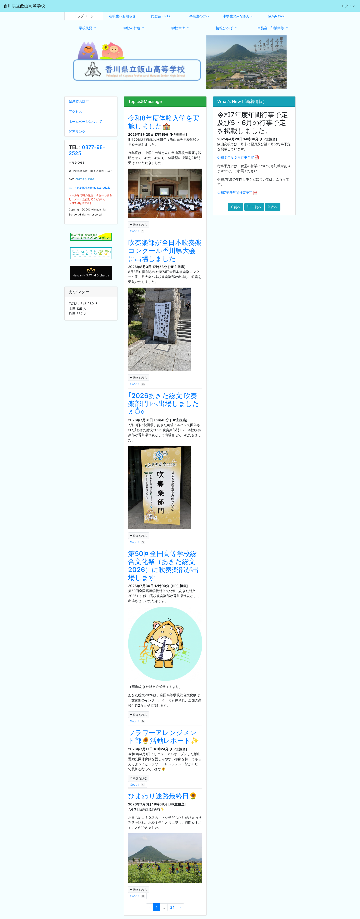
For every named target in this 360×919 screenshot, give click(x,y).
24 (172, 907)
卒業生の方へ (199, 16)
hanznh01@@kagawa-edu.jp (91, 187)
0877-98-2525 (87, 150)
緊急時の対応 (79, 101)
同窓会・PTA (161, 16)
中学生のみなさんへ (238, 16)
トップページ (84, 16)
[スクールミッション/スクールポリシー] (91, 237)
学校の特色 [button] (132, 28)
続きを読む (139, 224)
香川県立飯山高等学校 (24, 5)
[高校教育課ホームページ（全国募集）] (91, 253)
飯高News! (276, 16)
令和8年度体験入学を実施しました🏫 (163, 122)
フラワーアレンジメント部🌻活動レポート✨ (163, 737)
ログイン (348, 6)
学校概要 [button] (86, 28)
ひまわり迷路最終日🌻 (162, 796)
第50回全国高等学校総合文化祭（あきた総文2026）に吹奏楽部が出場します (163, 566)
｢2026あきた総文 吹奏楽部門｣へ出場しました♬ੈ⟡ (163, 404)
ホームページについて (85, 121)
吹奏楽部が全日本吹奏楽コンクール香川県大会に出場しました (165, 250)
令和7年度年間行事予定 (234, 192)
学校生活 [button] (178, 28)
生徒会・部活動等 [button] (271, 28)
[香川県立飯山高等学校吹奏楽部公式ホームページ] (91, 272)
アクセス (75, 111)
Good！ (136, 231)
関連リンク (77, 131)
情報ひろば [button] (225, 28)
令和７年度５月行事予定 (235, 157)
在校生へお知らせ (122, 16)
